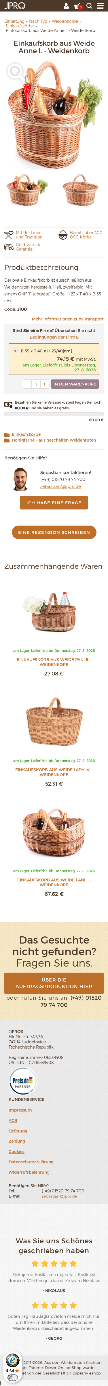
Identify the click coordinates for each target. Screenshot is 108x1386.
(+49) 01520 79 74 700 (62, 479)
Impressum (20, 1110)
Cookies (16, 1151)
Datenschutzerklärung (31, 1161)
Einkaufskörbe (26, 434)
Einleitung (14, 21)
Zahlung (17, 1141)
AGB (13, 1120)
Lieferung (18, 1130)
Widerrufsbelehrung (29, 1172)
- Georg (54, 1338)
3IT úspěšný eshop (84, 1373)
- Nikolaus (54, 1290)
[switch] (12, 1377)
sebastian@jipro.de (60, 486)
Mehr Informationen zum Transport (68, 318)
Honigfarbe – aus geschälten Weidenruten (54, 440)
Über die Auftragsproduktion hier (54, 983)
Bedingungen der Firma (54, 337)
